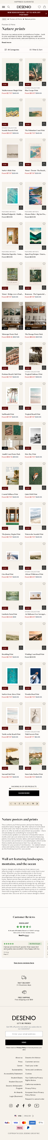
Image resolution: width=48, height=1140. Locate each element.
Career (20, 1066)
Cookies (28, 1074)
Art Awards (18, 1092)
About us (19, 1058)
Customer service (32, 1062)
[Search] (8, 7)
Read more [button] (6, 42)
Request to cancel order (34, 1099)
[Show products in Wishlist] (39, 7)
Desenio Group (30, 1133)
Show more (23, 793)
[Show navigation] (3, 7)
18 (33, 803)
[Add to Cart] (21, 84)
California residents (33, 1084)
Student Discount (16, 1082)
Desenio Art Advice (32, 1058)
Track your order (31, 1066)
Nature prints (30, 19)
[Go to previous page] (11, 804)
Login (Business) (16, 1096)
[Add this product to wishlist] (21, 60)
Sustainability (17, 1070)
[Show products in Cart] (44, 7)
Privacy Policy (21, 1048)
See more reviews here (24, 963)
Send (24, 1042)
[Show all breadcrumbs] (4, 19)
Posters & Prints (16, 19)
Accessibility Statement (13, 1074)
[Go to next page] (37, 804)
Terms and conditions (33, 1070)
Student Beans (17, 1078)
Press (20, 1062)
